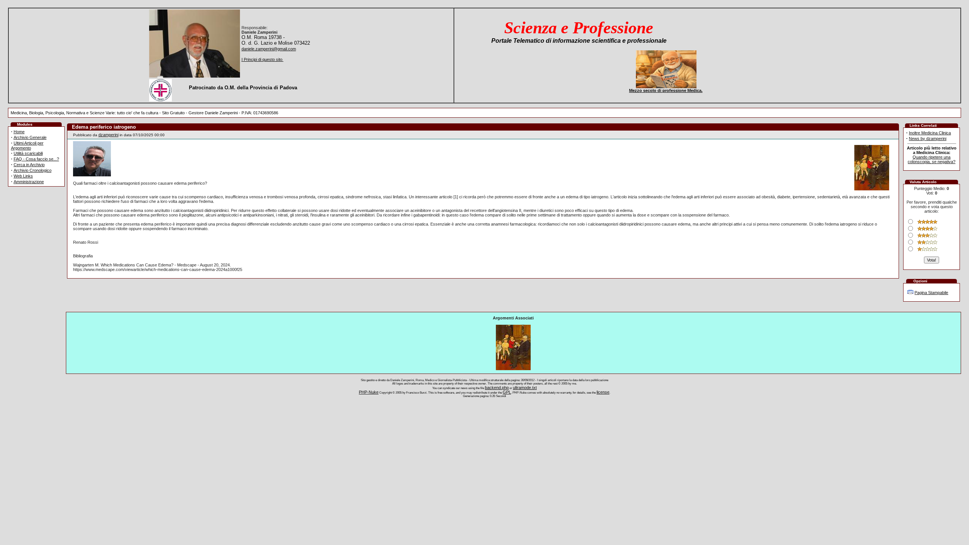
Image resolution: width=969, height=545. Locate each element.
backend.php (497, 387)
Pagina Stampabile (931, 292)
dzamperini (108, 134)
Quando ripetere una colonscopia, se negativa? (931, 159)
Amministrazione (29, 181)
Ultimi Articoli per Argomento (27, 145)
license (603, 392)
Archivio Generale (30, 137)
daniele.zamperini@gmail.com (268, 49)
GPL (507, 392)
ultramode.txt (525, 387)
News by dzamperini (927, 138)
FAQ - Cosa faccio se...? (36, 159)
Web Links (23, 176)
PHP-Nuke (369, 392)
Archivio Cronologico (32, 170)
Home (19, 131)
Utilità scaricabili (28, 153)
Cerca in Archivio (29, 164)
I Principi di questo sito (262, 59)
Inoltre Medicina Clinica (930, 133)
